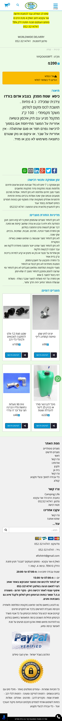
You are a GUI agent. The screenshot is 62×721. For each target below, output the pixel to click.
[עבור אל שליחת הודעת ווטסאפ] (58, 378)
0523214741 (45, 501)
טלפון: (57, 501)
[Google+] (42, 170)
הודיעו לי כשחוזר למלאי (46, 80)
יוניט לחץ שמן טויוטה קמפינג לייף (46, 335)
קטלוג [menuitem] (57, 480)
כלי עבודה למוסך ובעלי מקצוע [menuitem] (45, 477)
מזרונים (26, 697)
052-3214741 (31, 26)
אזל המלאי (49, 76)
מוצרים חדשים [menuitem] (53, 452)
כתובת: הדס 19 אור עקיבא (46, 497)
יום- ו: (31, 588)
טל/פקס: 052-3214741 (47, 543)
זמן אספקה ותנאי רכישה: (43, 180)
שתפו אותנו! (53, 518)
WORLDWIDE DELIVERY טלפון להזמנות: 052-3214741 (31, 39)
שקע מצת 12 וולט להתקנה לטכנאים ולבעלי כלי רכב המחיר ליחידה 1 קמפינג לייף (16, 339)
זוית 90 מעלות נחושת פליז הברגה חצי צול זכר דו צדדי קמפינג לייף (16, 408)
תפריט (55, 8)
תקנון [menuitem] (57, 466)
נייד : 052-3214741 (49, 549)
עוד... (56, 523)
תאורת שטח (53, 697)
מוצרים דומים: (50, 290)
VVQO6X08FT (44, 56)
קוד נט (26, 719)
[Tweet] (48, 170)
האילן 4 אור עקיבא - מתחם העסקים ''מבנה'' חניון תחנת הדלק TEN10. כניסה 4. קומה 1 (33, 563)
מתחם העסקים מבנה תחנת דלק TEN (31, 22)
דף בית (57, 49)
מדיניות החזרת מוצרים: (44, 215)
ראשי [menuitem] (57, 455)
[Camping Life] (31, 6)
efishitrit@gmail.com (48, 555)
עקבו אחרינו (51, 510)
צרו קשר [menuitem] (55, 459)
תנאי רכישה (54, 504)
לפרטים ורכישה (42, 355)
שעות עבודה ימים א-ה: (38, 571)
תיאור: (55, 91)
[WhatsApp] (24, 170)
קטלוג (48, 49)
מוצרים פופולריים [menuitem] (51, 448)
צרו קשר (54, 489)
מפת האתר (52, 443)
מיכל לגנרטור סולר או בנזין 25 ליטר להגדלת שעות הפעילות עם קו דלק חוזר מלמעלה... (45, 410)
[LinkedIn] (36, 170)
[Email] (30, 170)
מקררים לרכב (38, 697)
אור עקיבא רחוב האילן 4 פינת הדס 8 (31, 18)
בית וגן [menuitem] (56, 470)
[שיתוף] (54, 355)
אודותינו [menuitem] (56, 462)
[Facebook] (54, 170)
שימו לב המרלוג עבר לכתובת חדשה (31, 13)
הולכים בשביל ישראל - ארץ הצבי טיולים (31, 654)
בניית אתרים (19, 719)
